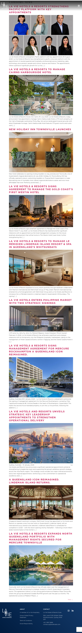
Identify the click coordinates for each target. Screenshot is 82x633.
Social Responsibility (26, 623)
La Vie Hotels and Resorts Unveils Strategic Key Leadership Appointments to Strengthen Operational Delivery (37, 416)
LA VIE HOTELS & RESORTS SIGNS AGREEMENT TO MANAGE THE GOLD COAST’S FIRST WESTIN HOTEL (41, 189)
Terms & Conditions (26, 620)
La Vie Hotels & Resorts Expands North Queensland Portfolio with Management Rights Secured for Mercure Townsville (40, 538)
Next (70, 599)
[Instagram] (69, 611)
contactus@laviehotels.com (51, 624)
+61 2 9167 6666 (48, 622)
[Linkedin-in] (73, 611)
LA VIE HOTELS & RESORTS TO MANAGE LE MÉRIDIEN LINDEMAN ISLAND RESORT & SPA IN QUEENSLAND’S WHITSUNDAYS (40, 244)
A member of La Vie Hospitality (29, 612)
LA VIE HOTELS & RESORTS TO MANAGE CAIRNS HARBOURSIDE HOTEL (37, 71)
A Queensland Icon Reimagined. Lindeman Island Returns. (34, 481)
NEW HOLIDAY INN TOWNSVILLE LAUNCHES (40, 129)
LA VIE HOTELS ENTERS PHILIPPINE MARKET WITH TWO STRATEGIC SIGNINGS (40, 301)
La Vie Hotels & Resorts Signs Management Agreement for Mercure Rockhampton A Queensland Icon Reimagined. (39, 350)
